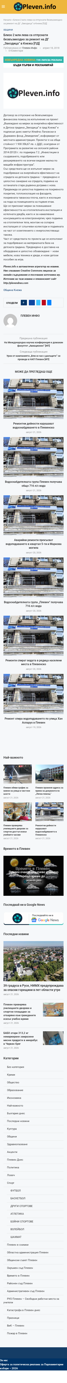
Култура (12, 1128)
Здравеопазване (17, 1144)
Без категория (15, 1067)
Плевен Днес (15, 1159)
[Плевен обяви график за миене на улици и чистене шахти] (17, 774)
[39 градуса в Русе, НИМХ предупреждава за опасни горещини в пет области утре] (33, 961)
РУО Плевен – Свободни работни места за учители (31, 1300)
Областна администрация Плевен (27, 1252)
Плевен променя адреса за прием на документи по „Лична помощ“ (49, 790)
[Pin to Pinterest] (44, 302)
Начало (7, 20)
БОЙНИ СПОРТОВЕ (21, 1221)
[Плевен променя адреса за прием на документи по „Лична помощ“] (49, 774)
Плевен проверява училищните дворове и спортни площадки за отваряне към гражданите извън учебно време (19, 1011)
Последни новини (18, 1121)
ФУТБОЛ (15, 1190)
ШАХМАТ (15, 1237)
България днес (16, 1113)
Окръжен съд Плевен (20, 1267)
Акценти (12, 1152)
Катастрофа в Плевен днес (23, 1310)
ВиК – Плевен (15, 1325)
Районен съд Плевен (20, 1283)
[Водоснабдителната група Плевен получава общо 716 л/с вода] (33, 457)
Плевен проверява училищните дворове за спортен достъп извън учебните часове (15, 830)
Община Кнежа (12, 290)
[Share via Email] (49, 302)
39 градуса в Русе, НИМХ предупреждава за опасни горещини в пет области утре (33, 988)
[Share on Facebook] (32, 302)
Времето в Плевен (18, 1275)
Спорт (10, 1182)
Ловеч (11, 1175)
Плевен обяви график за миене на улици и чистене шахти (16, 790)
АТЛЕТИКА (17, 1213)
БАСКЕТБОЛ (17, 1198)
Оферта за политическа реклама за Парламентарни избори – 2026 (31, 1366)
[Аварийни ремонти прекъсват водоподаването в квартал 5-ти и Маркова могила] (33, 515)
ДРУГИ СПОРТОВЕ (21, 1206)
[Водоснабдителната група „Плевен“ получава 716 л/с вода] (33, 577)
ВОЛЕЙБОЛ (17, 1229)
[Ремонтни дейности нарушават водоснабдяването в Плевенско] (33, 399)
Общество (13, 1082)
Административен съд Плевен (25, 1291)
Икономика (14, 1097)
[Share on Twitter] (38, 302)
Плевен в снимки (18, 1244)
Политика (13, 1167)
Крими (11, 1074)
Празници (13, 1317)
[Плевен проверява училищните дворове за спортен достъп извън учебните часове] (17, 811)
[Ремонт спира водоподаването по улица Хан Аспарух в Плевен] (33, 694)
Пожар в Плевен (17, 1333)
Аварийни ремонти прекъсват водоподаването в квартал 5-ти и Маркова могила (34, 543)
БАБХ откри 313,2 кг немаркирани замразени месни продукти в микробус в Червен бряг (20, 1038)
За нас (4, 1360)
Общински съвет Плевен (22, 1260)
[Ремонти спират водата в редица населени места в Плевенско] (33, 636)
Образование (15, 1090)
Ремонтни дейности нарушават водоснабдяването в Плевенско (46, 830)
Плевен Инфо (29, 48)
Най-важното (15, 1105)
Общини (12, 1136)
